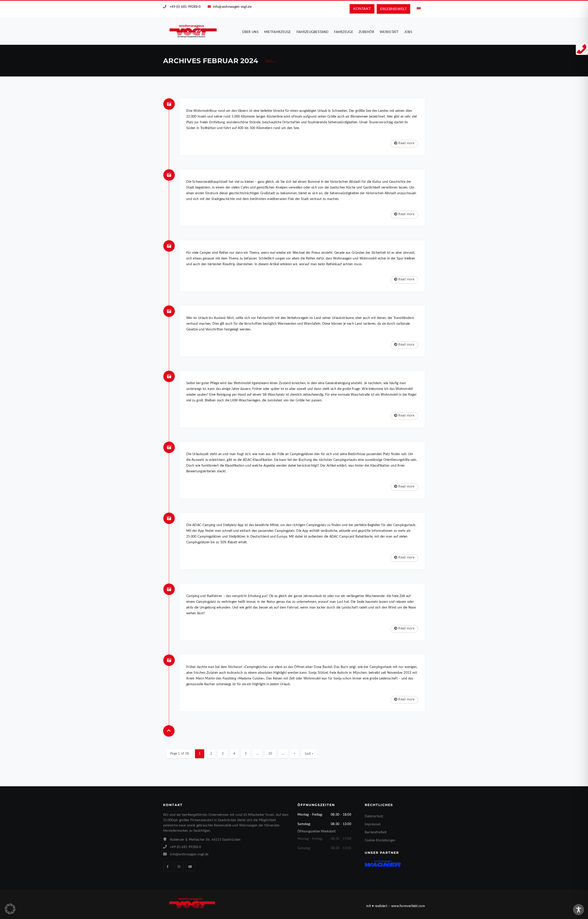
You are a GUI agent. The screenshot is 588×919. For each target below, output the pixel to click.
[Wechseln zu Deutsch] (418, 9)
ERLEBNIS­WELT (393, 9)
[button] (10, 909)
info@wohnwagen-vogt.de (232, 6)
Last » (309, 753)
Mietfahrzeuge (277, 32)
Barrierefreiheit (376, 832)
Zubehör (366, 32)
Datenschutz (374, 816)
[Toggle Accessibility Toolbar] (579, 910)
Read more (405, 143)
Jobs (408, 32)
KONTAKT (362, 9)
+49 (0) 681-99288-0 (185, 6)
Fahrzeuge (343, 32)
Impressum (373, 824)
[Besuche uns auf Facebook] (167, 866)
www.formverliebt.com (408, 906)
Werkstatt (389, 32)
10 (270, 753)
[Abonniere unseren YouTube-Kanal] (190, 866)
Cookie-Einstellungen (380, 840)
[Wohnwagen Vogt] (193, 31)
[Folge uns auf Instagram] (179, 866)
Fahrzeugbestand (313, 32)
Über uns (250, 32)
